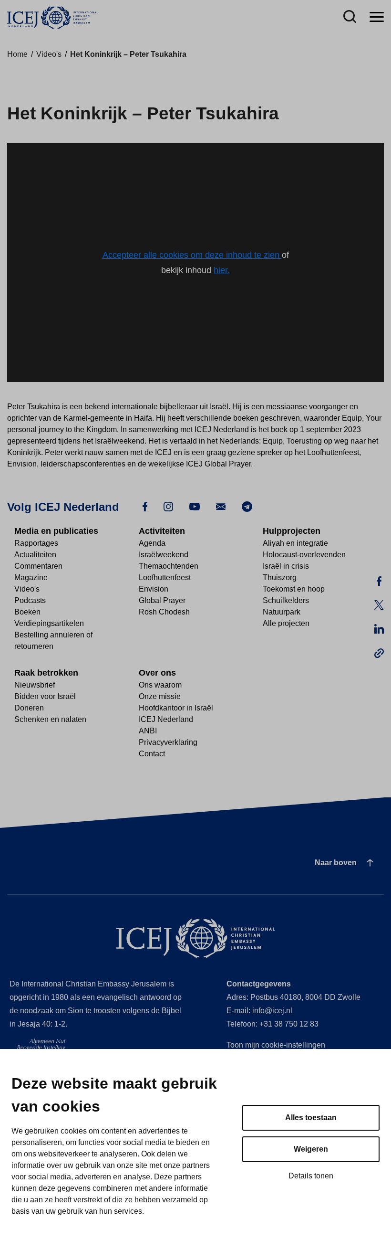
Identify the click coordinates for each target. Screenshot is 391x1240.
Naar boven (336, 862)
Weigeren (311, 1149)
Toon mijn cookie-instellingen (275, 1045)
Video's (49, 54)
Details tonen (310, 1176)
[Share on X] (379, 605)
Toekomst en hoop (294, 589)
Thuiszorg (280, 577)
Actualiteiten (35, 555)
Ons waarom (160, 685)
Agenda (152, 543)
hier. (222, 270)
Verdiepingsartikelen (49, 623)
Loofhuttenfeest (165, 577)
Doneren (29, 708)
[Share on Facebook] (379, 582)
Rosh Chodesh (164, 612)
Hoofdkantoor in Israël (176, 708)
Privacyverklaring (168, 742)
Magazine (31, 577)
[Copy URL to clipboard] (379, 653)
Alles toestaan (311, 1117)
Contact (152, 754)
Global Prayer (162, 600)
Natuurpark (281, 612)
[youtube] (194, 506)
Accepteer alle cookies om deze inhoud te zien (192, 255)
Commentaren (38, 566)
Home (17, 54)
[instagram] (168, 506)
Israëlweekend (163, 555)
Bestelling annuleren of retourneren (53, 640)
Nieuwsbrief (34, 685)
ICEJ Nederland (166, 719)
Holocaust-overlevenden (304, 555)
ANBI (148, 731)
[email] (221, 506)
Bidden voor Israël (45, 696)
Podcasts (30, 600)
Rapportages (36, 543)
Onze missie (160, 696)
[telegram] (247, 506)
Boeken (27, 612)
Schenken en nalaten (50, 719)
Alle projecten (286, 623)
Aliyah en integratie (295, 543)
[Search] (349, 17)
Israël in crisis (286, 566)
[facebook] (144, 506)
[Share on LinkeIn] (379, 629)
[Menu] (377, 17)
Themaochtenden (168, 566)
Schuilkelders (286, 600)
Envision (153, 589)
